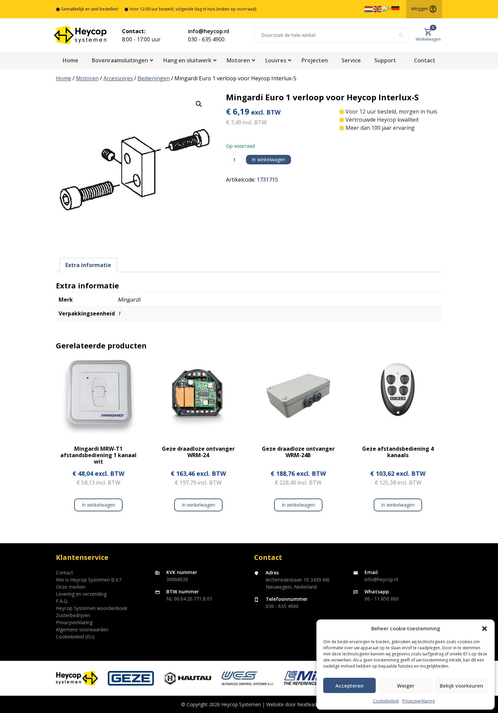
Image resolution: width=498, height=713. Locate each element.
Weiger (405, 685)
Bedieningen (154, 78)
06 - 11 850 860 (382, 598)
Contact (64, 572)
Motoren (87, 78)
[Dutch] (369, 9)
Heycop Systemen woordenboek (91, 608)
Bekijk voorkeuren (461, 685)
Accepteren (349, 685)
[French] (386, 9)
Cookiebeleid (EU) (75, 636)
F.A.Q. (62, 601)
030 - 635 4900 (206, 39)
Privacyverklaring (418, 701)
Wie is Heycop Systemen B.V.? (88, 579)
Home (63, 78)
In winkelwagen (268, 159)
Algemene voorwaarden (82, 629)
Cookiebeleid (386, 701)
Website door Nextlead (291, 704)
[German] (395, 9)
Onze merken (70, 587)
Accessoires (118, 78)
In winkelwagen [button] (198, 505)
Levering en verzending (81, 594)
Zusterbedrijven (73, 615)
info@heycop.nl (208, 31)
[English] (377, 9)
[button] (484, 628)
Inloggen (424, 9)
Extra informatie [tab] (88, 265)
